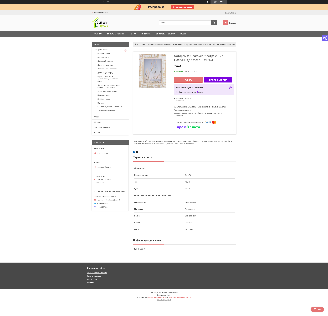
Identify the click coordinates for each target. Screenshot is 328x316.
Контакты (146, 34)
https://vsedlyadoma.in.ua (106, 196)
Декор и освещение (150, 44)
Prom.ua (175, 293)
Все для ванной (104, 53)
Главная (98, 34)
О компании (92, 279)
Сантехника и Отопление (107, 69)
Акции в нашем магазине (97, 273)
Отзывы (97, 122)
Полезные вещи (104, 95)
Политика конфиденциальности (179, 297)
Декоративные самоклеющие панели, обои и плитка (109, 86)
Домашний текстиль (106, 61)
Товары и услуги (115, 34)
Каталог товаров (94, 276)
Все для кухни (103, 57)
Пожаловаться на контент (157, 297)
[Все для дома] (100, 27)
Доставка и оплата (165, 34)
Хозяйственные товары (107, 111)
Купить (188, 80)
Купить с (213, 80)
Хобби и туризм (104, 99)
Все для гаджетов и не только (110, 107)
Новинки (90, 282)
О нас (133, 34)
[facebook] (134, 152)
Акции (183, 34)
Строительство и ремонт (107, 91)
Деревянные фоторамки (182, 44)
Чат (319, 309)
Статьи (97, 133)
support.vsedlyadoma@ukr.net (108, 200)
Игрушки (101, 103)
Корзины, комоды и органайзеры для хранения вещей (108, 79)
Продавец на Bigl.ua (164, 295)
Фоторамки (165, 44)
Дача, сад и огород (106, 73)
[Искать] (214, 22)
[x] (137, 152)
